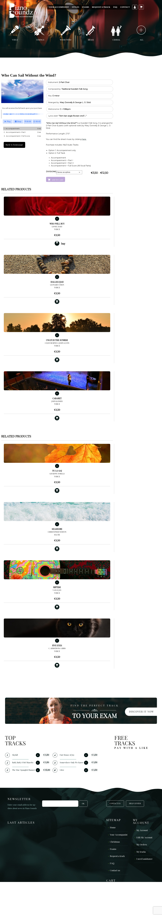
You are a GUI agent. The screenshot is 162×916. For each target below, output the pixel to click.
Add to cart (57, 180)
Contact (125, 7)
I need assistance (144, 859)
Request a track (101, 7)
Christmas (115, 842)
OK (83, 803)
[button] (57, 301)
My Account (142, 830)
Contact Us (115, 803)
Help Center (135, 803)
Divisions (51, 171)
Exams (85, 7)
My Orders (141, 845)
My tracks (141, 852)
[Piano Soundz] (21, 10)
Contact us (115, 871)
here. (84, 139)
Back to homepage (14, 145)
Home (113, 828)
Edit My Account (144, 838)
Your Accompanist (58, 7)
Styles (75, 7)
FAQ (115, 7)
